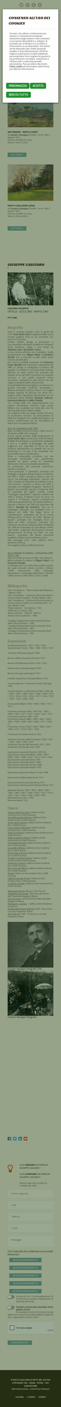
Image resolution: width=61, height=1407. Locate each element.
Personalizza (18, 85)
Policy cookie (15, 66)
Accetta (38, 85)
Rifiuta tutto (18, 94)
